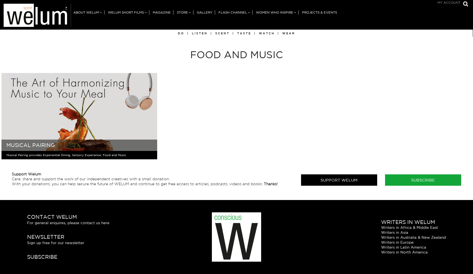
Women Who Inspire (274, 12)
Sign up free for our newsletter (55, 243)
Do (181, 33)
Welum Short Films (126, 12)
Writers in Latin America (403, 247)
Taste (244, 33)
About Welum (86, 12)
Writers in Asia (394, 232)
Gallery (204, 12)
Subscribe (423, 180)
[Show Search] (464, 4)
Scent (222, 33)
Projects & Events (319, 12)
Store (182, 12)
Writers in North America (404, 252)
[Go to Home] (35, 17)
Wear (288, 33)
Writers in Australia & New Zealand (413, 237)
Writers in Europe (397, 242)
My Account (449, 2)
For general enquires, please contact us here (68, 223)
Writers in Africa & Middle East (409, 227)
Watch (267, 33)
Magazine (162, 12)
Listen (200, 33)
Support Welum (339, 180)
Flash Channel (233, 12)
